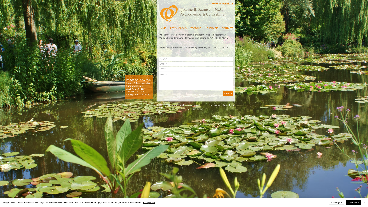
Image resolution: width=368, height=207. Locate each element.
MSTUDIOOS (197, 109)
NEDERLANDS (218, 4)
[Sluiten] (364, 202)
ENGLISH (229, 4)
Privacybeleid (149, 202)
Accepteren (353, 202)
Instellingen (336, 202)
